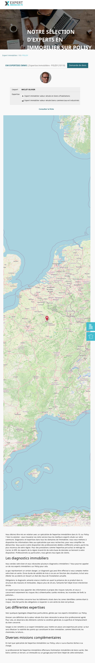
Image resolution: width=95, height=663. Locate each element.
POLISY (25, 55)
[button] (46, 318)
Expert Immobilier (9, 55)
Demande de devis (77, 65)
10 (20, 55)
